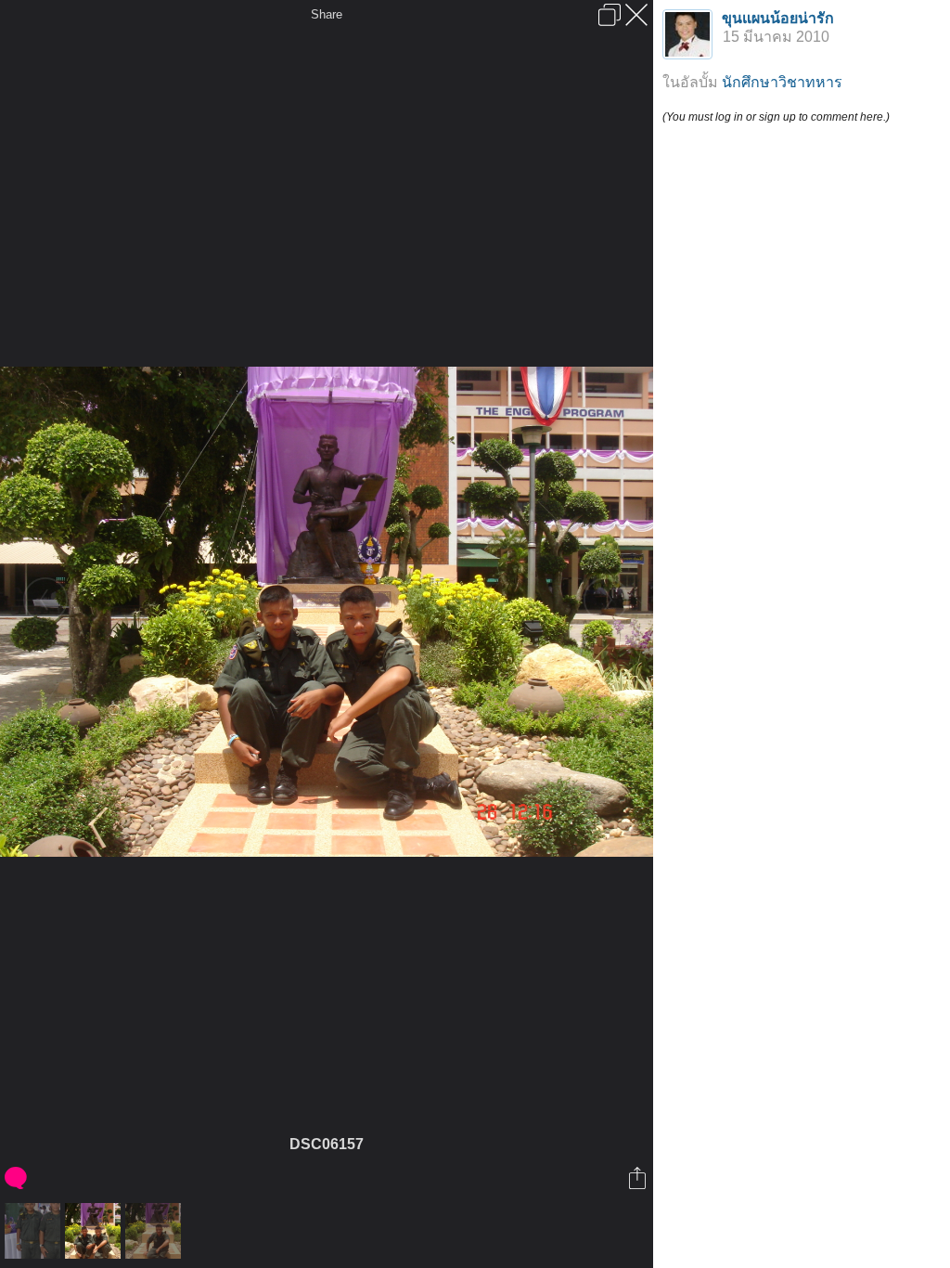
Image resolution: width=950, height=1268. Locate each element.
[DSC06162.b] (155, 1231)
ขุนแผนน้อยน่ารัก (778, 18)
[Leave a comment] (17, 1178)
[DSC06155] (35, 1231)
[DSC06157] (95, 1231)
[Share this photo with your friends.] (638, 1178)
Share (326, 14)
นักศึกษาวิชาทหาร (782, 82)
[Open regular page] (609, 15)
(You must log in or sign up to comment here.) (776, 116)
